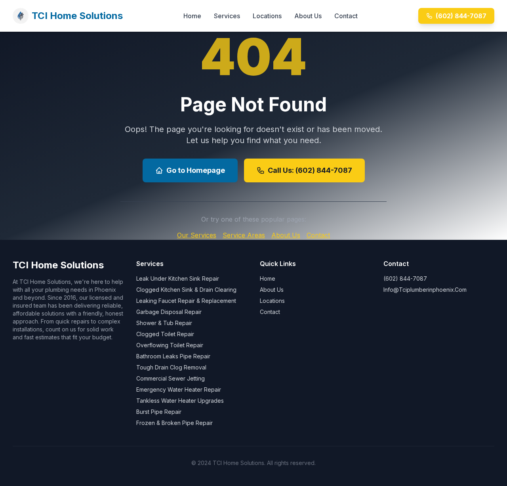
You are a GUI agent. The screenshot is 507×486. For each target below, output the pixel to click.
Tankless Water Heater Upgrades (180, 400)
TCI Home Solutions (77, 15)
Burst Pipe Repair (158, 411)
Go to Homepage (195, 170)
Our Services (196, 235)
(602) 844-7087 (461, 16)
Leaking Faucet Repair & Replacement (186, 300)
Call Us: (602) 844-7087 (310, 170)
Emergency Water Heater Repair (178, 389)
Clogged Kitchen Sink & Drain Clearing (186, 289)
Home (192, 16)
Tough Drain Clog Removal (171, 367)
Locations (267, 16)
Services (227, 16)
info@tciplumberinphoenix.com (425, 289)
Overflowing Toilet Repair (169, 345)
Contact (346, 16)
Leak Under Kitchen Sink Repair (177, 278)
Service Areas (244, 235)
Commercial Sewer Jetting (170, 378)
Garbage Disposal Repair (169, 311)
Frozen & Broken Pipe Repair (174, 422)
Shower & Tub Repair (164, 323)
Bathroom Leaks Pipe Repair (173, 356)
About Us (308, 16)
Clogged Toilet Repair (165, 334)
